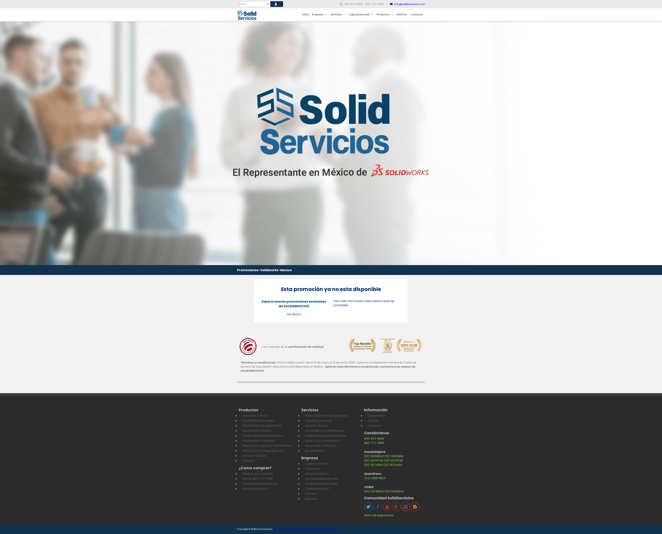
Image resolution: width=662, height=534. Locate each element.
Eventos (402, 14)
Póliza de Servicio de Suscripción (326, 416)
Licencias (248, 461)
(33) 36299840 (374, 456)
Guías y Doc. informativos (322, 441)
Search (242, 4)
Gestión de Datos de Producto (262, 436)
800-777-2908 (374, 443)
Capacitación (377, 416)
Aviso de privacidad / (313, 529)
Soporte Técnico (316, 426)
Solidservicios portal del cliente (326, 436)
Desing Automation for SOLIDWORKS (266, 446)
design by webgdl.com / (286, 529)
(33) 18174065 (373, 465)
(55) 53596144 (394, 491)
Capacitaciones (359, 14)
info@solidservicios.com (409, 4)
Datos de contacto (255, 489)
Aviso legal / (332, 529)
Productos (383, 14)
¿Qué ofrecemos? (317, 489)
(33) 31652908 (393, 456)
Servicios (336, 14)
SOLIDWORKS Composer (258, 441)
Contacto (416, 14)
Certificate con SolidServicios (324, 431)
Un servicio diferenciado (321, 484)
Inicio (305, 14)
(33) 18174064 (392, 465)
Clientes (310, 494)
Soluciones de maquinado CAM (263, 451)
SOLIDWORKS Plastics (256, 431)
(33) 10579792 (393, 461)
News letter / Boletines (320, 446)
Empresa (317, 14)
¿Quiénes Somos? (317, 464)
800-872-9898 (374, 439)
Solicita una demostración (260, 484)
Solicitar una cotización (258, 474)
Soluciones (312, 469)
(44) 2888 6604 (375, 478)
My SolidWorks (314, 451)
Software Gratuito (254, 456)
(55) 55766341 (374, 491)
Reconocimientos (317, 474)
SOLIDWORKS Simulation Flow (262, 426)
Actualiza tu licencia (318, 421)
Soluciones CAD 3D (255, 416)
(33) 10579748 (373, 461)
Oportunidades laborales (322, 479)
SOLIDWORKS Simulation (258, 421)
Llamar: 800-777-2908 (257, 479)
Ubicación (311, 499)
